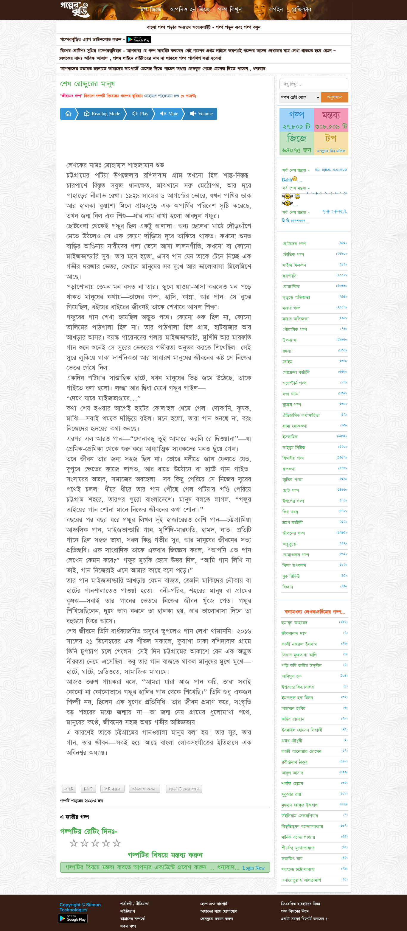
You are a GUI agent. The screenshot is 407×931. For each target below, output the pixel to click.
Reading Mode (105, 113)
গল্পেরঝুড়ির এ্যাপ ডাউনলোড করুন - (92, 39)
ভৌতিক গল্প (293, 254)
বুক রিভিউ (291, 576)
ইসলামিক (290, 437)
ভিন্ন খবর (290, 512)
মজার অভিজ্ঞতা (295, 319)
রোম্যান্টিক (291, 287)
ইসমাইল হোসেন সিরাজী (302, 730)
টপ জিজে (151, 9)
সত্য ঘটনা (290, 394)
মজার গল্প (291, 308)
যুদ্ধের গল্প (291, 405)
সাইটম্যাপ (127, 911)
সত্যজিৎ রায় (292, 859)
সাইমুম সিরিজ (293, 447)
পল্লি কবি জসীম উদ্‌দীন (301, 666)
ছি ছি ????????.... (296, 220)
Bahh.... (292, 180)
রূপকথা (288, 469)
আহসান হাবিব (293, 708)
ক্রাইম (287, 362)
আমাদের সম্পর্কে (132, 918)
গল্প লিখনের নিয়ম (295, 911)
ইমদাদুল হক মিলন (297, 698)
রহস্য (286, 351)
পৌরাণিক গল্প (294, 330)
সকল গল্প (128, 926)
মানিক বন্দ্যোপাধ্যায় (298, 837)
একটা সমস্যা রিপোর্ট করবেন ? (304, 918)
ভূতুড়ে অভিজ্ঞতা (296, 297)
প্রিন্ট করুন (112, 789)
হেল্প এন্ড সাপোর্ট (214, 904)
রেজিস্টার (301, 9)
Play (143, 113)
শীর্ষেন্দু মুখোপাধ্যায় (298, 848)
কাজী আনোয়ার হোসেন (301, 751)
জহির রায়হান (293, 719)
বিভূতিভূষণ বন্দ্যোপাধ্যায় (302, 826)
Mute (172, 113)
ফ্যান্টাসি (289, 276)
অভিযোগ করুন (144, 789)
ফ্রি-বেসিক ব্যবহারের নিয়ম (300, 904)
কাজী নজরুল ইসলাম (299, 644)
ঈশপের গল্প (293, 501)
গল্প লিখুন (230, 9)
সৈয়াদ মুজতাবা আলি (299, 655)
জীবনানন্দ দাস (294, 633)
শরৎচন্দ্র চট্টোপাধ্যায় (298, 869)
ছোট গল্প (290, 490)
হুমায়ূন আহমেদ (294, 623)
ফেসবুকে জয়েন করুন (217, 918)
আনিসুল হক (292, 676)
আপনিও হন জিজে (190, 9)
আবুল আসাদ (292, 773)
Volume (205, 113)
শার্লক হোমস (292, 784)
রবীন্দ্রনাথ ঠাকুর (294, 762)
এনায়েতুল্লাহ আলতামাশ (301, 880)
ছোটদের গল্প (294, 244)
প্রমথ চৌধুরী (292, 741)
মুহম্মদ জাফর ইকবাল (300, 805)
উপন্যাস (289, 340)
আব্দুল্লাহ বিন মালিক (331, 151)
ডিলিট (88, 789)
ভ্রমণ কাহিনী (292, 523)
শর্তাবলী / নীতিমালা (134, 904)
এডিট (69, 789)
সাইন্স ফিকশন (294, 265)
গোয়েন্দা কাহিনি (296, 372)
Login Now (254, 868)
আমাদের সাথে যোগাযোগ (219, 911)
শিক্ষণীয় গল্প (293, 458)
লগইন (276, 9)
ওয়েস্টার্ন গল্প (294, 383)
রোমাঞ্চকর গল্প (295, 555)
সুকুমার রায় (291, 794)
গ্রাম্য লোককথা (294, 426)
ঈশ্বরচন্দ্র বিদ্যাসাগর (298, 687)
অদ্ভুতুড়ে (289, 544)
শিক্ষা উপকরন (294, 565)
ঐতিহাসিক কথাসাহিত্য (301, 415)
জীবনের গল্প (293, 533)
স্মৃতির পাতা (292, 480)
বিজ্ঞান (287, 587)
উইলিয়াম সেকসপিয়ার (300, 816)
